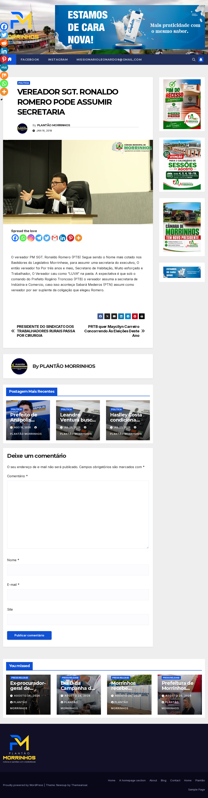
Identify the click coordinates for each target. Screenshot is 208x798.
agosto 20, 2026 (179, 695)
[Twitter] (46, 237)
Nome (13, 560)
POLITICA (23, 83)
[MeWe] (4, 67)
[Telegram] (38, 237)
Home (111, 780)
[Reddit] (4, 43)
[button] (193, 60)
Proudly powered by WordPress (23, 785)
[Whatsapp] (23, 237)
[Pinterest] (70, 237)
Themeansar (79, 785)
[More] (78, 237)
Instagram (58, 59)
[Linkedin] (62, 237)
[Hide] (1, 99)
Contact (175, 780)
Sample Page (196, 789)
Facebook (30, 59)
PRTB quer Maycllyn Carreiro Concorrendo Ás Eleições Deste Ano (111, 331)
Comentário (17, 476)
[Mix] (4, 75)
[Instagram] (31, 237)
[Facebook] (15, 237)
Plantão (200, 780)
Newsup (61, 785)
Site (10, 609)
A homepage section (132, 780)
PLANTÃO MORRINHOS (53, 125)
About (153, 780)
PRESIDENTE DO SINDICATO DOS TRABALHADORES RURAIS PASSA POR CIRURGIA (46, 331)
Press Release (19, 677)
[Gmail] (54, 237)
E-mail (13, 585)
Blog (163, 780)
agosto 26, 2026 (27, 695)
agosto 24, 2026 (78, 695)
